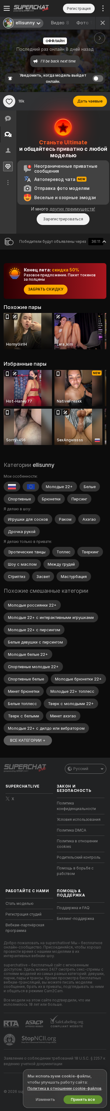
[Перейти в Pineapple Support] (10, 1039)
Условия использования (79, 819)
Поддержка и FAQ (73, 908)
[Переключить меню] (6, 8)
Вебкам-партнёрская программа (25, 928)
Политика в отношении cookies (77, 844)
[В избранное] (9, 101)
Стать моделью (20, 903)
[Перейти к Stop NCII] (39, 1039)
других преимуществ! (72, 209)
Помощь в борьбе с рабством (75, 871)
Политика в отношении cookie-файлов (64, 1088)
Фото (87, 23)
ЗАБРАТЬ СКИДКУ (45, 289)
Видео (60, 23)
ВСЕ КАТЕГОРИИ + (28, 740)
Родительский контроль (79, 857)
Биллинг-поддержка (75, 918)
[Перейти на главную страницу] (34, 8)
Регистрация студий (24, 914)
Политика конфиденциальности (76, 806)
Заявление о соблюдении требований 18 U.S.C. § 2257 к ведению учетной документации (54, 1061)
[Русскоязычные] (12, 486)
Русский (80, 769)
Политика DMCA (71, 830)
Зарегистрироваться (63, 219)
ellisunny (43, 465)
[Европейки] (31, 486)
